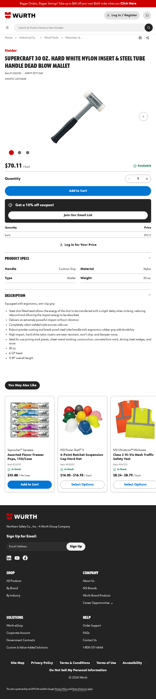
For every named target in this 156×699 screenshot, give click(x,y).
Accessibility (132, 663)
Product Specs (17, 259)
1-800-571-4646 (93, 647)
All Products (14, 581)
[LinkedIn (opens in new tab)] (8, 558)
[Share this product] (147, 37)
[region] (78, 3)
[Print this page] (140, 37)
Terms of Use (106, 663)
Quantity (13, 179)
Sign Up (76, 546)
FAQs (86, 633)
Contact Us (90, 640)
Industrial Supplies (28, 37)
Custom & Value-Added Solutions (27, 647)
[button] (78, 116)
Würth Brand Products (96, 595)
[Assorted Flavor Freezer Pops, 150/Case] (29, 419)
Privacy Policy (42, 663)
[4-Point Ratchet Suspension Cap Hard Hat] (82, 419)
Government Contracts (20, 640)
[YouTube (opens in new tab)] (17, 558)
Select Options (82, 484)
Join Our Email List (78, 215)
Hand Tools (51, 37)
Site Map (17, 663)
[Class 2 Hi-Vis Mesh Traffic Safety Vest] (135, 419)
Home (8, 37)
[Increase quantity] (147, 179)
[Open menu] (7, 28)
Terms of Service (79, 689)
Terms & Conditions (75, 663)
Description (15, 296)
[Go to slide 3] (27, 152)
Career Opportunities (96, 603)
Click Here (128, 3)
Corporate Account (18, 633)
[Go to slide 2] (19, 152)
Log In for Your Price (80, 245)
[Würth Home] (20, 15)
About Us (88, 581)
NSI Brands (90, 588)
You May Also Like (22, 385)
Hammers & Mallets (74, 37)
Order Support (92, 625)
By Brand (12, 588)
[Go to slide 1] (11, 152)
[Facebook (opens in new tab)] (25, 558)
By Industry (13, 595)
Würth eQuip (14, 625)
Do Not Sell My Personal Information (78, 670)
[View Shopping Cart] (147, 15)
